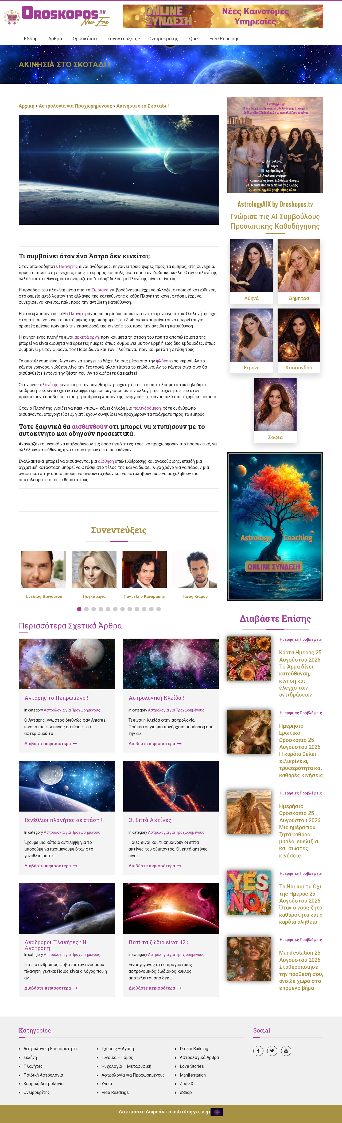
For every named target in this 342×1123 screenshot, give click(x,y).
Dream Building (194, 1048)
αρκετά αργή (87, 337)
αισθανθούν (89, 426)
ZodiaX (186, 1083)
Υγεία (107, 1083)
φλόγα (162, 360)
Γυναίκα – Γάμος (117, 1057)
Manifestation (193, 1075)
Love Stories (192, 1066)
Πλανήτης (68, 266)
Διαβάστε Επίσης (275, 618)
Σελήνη (30, 1057)
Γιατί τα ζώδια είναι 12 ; (158, 942)
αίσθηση (106, 461)
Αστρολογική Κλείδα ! (156, 697)
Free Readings (115, 1092)
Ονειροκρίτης (37, 1092)
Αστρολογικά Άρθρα (199, 1057)
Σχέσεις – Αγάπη (118, 1048)
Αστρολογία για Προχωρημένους (75, 106)
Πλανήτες (33, 1066)
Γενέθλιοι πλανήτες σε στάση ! (63, 819)
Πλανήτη (77, 313)
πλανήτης (49, 384)
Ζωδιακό (99, 289)
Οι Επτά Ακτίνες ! (151, 819)
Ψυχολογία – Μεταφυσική (126, 1066)
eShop (186, 1092)
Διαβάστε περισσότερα (48, 743)
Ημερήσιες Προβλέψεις (301, 639)
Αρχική (27, 106)
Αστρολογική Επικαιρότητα (50, 1048)
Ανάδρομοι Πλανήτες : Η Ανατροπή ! (55, 945)
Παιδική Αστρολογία (43, 1075)
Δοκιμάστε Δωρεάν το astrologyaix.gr (165, 1111)
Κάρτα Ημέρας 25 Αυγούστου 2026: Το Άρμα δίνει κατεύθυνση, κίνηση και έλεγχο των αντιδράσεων (300, 673)
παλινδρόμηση (147, 408)
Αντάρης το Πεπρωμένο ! (56, 697)
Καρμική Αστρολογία (44, 1083)
